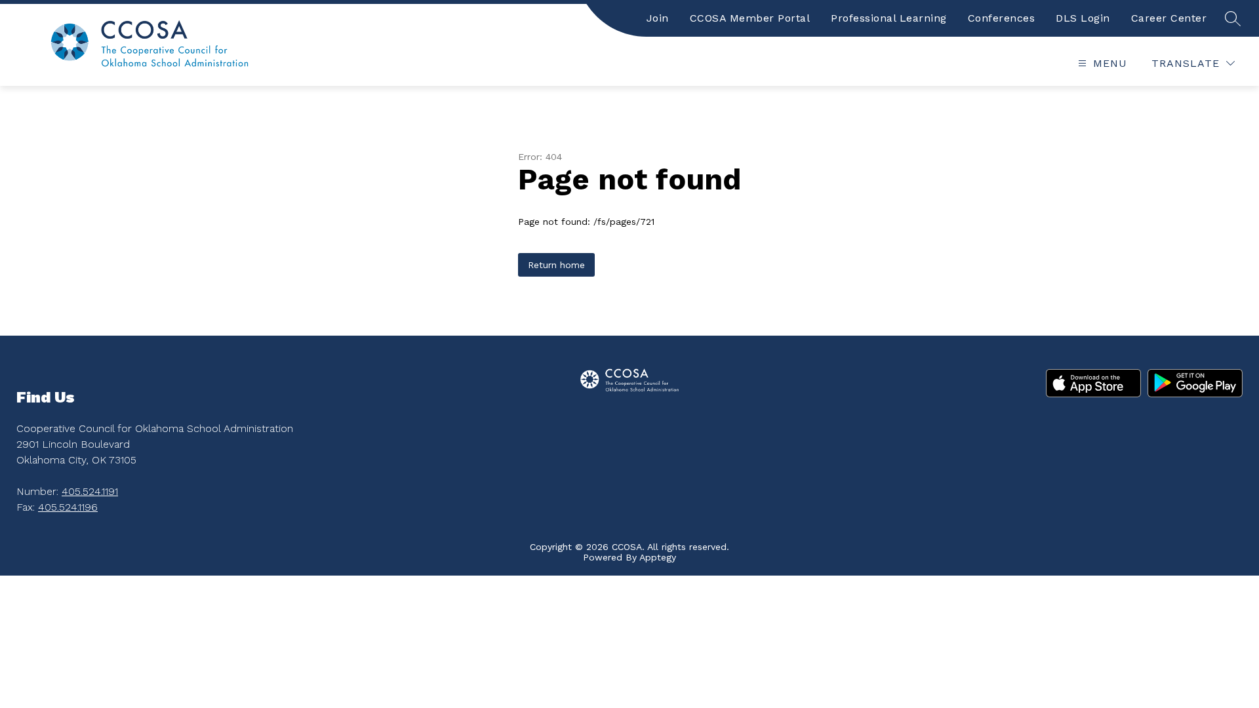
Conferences (1001, 18)
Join (658, 18)
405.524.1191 (90, 491)
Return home (556, 265)
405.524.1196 (68, 507)
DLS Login (1083, 18)
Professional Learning (889, 18)
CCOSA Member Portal (750, 18)
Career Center (1169, 18)
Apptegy (657, 557)
